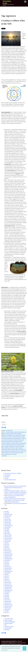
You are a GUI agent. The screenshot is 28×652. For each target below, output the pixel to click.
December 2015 (8, 604)
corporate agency (17, 438)
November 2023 (8, 514)
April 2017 (6, 579)
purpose (13, 449)
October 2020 (7, 524)
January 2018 (7, 566)
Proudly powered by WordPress (9, 641)
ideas (16, 443)
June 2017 (6, 576)
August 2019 (7, 541)
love (23, 444)
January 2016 (7, 603)
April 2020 (6, 532)
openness (18, 446)
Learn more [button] (4, 649)
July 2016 (6, 593)
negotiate (11, 446)
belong (23, 435)
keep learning (9, 444)
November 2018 (8, 555)
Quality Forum (22, 449)
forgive (19, 440)
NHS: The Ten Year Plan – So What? (12, 473)
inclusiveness (23, 443)
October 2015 (7, 607)
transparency (8, 454)
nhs (14, 446)
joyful (4, 444)
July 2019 (6, 543)
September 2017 (8, 571)
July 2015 (6, 610)
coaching (22, 436)
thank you (7, 452)
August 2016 (7, 591)
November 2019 (8, 538)
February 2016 (7, 601)
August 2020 (7, 527)
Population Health (8, 626)
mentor (3, 446)
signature (6, 451)
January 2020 (7, 536)
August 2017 (7, 573)
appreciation (18, 435)
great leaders (16, 441)
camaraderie (4, 436)
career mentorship (16, 436)
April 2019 (6, 547)
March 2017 (7, 580)
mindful (7, 446)
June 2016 (6, 595)
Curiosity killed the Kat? (10, 479)
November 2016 (8, 587)
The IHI (11, 452)
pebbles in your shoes (9, 447)
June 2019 (6, 544)
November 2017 (8, 568)
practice (16, 447)
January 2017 (7, 584)
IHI (19, 443)
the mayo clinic (16, 452)
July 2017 (6, 574)
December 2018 (8, 554)
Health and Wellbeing (9, 621)
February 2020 (7, 535)
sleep (10, 451)
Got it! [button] (24, 648)
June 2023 (6, 517)
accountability (9, 435)
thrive (22, 452)
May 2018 (6, 565)
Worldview (19, 433)
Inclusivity (6, 476)
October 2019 (7, 539)
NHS (15, 433)
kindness (15, 444)
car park (9, 436)
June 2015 (6, 612)
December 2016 (8, 585)
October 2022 (7, 520)
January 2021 (7, 522)
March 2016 (7, 599)
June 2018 (6, 563)
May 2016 (6, 596)
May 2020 (6, 530)
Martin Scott (12, 643)
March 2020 (7, 533)
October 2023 (7, 516)
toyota (2, 454)
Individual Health (10, 433)
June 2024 (6, 513)
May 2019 (6, 546)
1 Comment (4, 455)
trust (12, 454)
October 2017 (7, 569)
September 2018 (8, 558)
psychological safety (5, 449)
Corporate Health (9, 432)
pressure (21, 447)
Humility (6, 478)
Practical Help (7, 628)
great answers (10, 441)
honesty (13, 443)
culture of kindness (7, 440)
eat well (14, 440)
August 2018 (7, 560)
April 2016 (6, 598)
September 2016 (8, 590)
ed (16, 440)
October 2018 (7, 557)
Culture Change (17, 432)
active (14, 435)
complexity (10, 438)
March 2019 (7, 549)
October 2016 (7, 588)
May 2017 (6, 577)
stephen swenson (16, 451)
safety (2, 451)
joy (2, 444)
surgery (22, 451)
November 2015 (8, 606)
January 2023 (7, 519)
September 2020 (8, 525)
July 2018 (6, 562)
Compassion (7, 475)
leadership (19, 444)
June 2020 (6, 528)
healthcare (8, 443)
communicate (4, 438)
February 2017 (7, 582)
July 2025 (6, 511)
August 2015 (7, 609)
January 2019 (7, 552)
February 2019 (7, 550)
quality (16, 449)
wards (15, 454)
